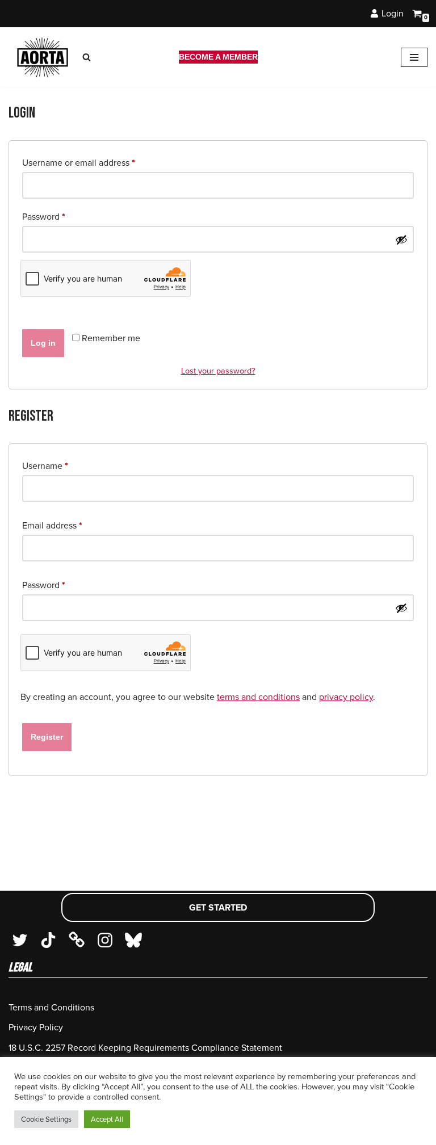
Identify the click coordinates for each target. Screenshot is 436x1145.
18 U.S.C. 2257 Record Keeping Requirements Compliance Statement (145, 1047)
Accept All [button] (107, 1119)
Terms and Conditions (51, 1007)
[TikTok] (48, 940)
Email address (52, 525)
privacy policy (346, 696)
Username (45, 465)
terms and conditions (258, 696)
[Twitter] (20, 940)
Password (43, 216)
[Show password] (401, 239)
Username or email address (78, 162)
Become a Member (218, 56)
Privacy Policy (36, 1027)
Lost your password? (218, 370)
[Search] (86, 57)
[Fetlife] (76, 940)
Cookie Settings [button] (46, 1119)
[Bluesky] (133, 940)
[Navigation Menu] (414, 57)
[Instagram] (105, 940)
